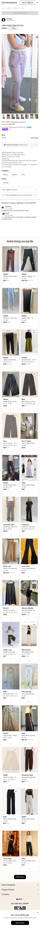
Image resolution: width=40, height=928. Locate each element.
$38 (7, 364)
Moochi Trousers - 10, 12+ (12, 610)
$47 (6, 281)
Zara (4, 441)
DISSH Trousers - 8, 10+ (11, 777)
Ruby (23, 733)
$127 (25, 782)
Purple (6, 183)
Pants (22, 8)
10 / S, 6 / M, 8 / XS (28, 404)
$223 (24, 448)
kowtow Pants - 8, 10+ (29, 360)
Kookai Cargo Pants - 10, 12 (12, 485)
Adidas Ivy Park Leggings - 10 (13, 318)
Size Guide (34, 138)
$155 (25, 656)
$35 (25, 322)
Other (24, 483)
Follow (14, 28)
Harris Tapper (26, 441)
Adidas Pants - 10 (27, 318)
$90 (4, 740)
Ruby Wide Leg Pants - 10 (30, 735)
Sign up (30, 2)
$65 (6, 782)
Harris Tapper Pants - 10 (30, 443)
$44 (23, 573)
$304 (26, 364)
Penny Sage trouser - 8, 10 (12, 861)
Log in (24, 2)
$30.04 (27, 281)
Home (3, 8)
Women (9, 8)
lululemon (25, 524)
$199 (5, 615)
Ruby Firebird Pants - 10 (11, 819)
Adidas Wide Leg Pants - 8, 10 (13, 401)
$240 (26, 615)
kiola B (7, 213)
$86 (23, 531)
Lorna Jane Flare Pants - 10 (31, 568)
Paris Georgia (26, 691)
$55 (25, 406)
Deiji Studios (26, 650)
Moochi (6, 608)
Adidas (4, 28)
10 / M (5, 278)
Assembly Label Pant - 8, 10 (12, 527)
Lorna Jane (26, 566)
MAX (23, 399)
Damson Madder (27, 608)
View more (20, 877)
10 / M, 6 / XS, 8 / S (28, 529)
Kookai (5, 483)
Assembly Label (8, 524)
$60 (6, 448)
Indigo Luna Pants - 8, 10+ (12, 652)
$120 (5, 406)
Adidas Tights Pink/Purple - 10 (13, 276)
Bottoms (16, 8)
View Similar (20, 923)
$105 (7, 322)
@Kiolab (9, 19)
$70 (23, 865)
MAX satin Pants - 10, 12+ (11, 694)
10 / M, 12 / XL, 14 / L (10, 445)
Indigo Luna (7, 650)
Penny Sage (7, 858)
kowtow (24, 357)
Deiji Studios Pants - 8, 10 (30, 652)
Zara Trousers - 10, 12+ (11, 443)
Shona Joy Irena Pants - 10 (12, 568)
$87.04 (9, 573)
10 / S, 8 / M (7, 404)
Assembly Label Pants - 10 (30, 777)
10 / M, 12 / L (7, 362)
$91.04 (27, 740)
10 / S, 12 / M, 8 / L (28, 362)
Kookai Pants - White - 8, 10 (12, 735)
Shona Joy (7, 566)
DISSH (5, 775)
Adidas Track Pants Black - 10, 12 (14, 360)
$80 (23, 489)
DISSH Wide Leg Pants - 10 (31, 819)
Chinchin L (8, 207)
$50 (23, 823)
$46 (6, 489)
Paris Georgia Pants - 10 (30, 694)
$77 (4, 656)
